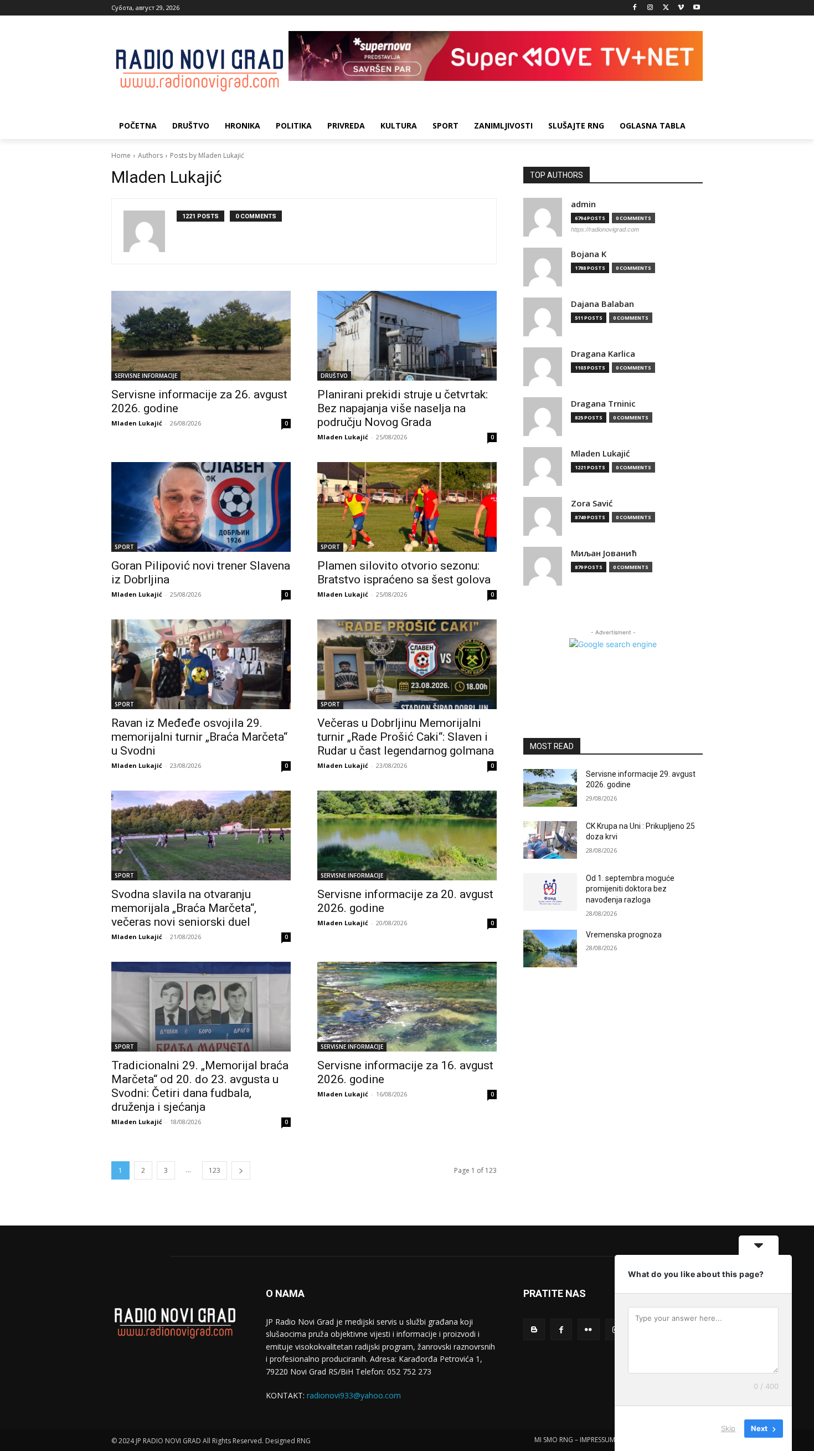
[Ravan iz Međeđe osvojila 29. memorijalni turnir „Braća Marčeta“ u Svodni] (201, 664)
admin (583, 204)
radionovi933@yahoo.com (354, 1395)
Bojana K (588, 254)
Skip (728, 1428)
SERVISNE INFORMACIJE (146, 376)
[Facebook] (634, 8)
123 (214, 1170)
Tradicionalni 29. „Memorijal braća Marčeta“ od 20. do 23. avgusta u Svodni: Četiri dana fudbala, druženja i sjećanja (199, 1086)
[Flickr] (588, 1329)
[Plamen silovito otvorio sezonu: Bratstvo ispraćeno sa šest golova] (407, 507)
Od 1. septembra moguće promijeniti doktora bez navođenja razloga (630, 889)
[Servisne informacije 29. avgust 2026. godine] (550, 788)
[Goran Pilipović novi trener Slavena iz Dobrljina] (201, 507)
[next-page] (240, 1170)
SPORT (124, 547)
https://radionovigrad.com (605, 229)
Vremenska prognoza (624, 934)
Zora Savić (591, 503)
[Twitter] (666, 8)
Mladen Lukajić (136, 423)
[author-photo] (150, 231)
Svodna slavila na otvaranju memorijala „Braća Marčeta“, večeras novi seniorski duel (183, 908)
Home (121, 155)
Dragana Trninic (603, 403)
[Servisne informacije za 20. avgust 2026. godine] (407, 835)
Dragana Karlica (603, 353)
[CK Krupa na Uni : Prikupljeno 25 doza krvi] (550, 840)
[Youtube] (696, 8)
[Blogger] (534, 1329)
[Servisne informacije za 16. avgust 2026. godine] (407, 1007)
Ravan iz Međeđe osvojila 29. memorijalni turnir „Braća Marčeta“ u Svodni (199, 736)
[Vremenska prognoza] (550, 948)
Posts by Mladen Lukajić (207, 155)
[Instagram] (650, 8)
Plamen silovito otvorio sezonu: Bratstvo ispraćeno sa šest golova (404, 572)
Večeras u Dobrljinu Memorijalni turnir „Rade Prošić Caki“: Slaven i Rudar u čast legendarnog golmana (405, 736)
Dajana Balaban (602, 304)
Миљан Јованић (604, 553)
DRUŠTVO (334, 376)
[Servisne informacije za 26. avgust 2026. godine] (201, 336)
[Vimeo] (680, 8)
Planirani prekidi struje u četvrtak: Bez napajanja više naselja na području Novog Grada (402, 408)
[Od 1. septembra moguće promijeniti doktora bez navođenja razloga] (550, 892)
